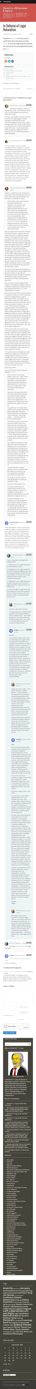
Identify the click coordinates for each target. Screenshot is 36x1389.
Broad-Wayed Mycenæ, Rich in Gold (17, 1140)
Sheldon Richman (12, 1268)
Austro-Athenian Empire (15, 10)
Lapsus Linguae (23, 1308)
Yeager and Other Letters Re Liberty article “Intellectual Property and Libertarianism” (18, 1145)
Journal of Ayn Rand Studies (16, 1223)
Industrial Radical (12, 1217)
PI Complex (17, 1320)
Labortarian (9, 1308)
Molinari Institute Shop (14, 1250)
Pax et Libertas (12, 1258)
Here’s (5, 44)
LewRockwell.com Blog (14, 1237)
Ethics (6, 83)
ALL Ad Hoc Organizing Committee (18, 1170)
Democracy (9, 1299)
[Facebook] (12, 61)
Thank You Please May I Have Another (17, 1328)
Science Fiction (22, 1324)
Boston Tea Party (12, 1181)
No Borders (24, 1316)
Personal (8, 1320)
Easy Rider (24, 1137)
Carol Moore (11, 1183)
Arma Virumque (20, 1291)
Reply (28, 105)
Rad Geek (10, 1264)
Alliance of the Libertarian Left (17, 1172)
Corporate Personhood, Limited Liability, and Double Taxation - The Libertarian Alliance (16, 1123)
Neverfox (13, 140)
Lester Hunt (11, 1233)
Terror (16, 1327)
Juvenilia (24, 1306)
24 (17, 1358)
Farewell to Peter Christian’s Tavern (18, 1130)
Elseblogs (18, 1300)
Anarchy (8, 1288)
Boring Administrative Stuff (17, 1292)
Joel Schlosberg (12, 1219)
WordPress (12, 1385)
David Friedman (12, 1195)
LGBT (16, 1313)
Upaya (9, 1272)
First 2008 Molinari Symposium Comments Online (17, 1126)
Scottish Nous (11, 1266)
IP (4, 1306)
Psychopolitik (11, 1262)
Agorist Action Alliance (14, 1166)
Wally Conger (11, 1274)
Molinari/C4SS (10, 1315)
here (7, 49)
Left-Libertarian (14, 83)
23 (13, 1358)
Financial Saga (17, 1302)
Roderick (7, 34)
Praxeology (26, 1320)
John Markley (11, 1221)
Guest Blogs (11, 1304)
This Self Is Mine (22, 1147)
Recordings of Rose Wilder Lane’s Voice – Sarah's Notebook (16, 1108)
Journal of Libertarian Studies (16, 1225)
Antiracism (8, 1290)
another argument (21, 946)
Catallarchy (10, 1185)
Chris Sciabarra (12, 1189)
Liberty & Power (12, 1244)
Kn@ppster (10, 1231)
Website (22, 1019)
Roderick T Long (12, 1114)
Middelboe (24, 1313)
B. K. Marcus (11, 1179)
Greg (8, 1130)
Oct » (9, 1364)
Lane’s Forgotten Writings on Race (16, 1110)
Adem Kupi (10, 1160)
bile (11, 105)
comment (13, 372)
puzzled (13, 38)
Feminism (8, 1302)
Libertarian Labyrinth (14, 1239)
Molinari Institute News (14, 1248)
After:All (9, 1162)
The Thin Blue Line (23, 1331)
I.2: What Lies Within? (17, 1150)
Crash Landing (11, 1193)
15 (9, 1355)
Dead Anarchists (12, 1199)
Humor (19, 1304)
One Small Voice (12, 1256)
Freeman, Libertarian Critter (16, 1201)
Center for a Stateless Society (17, 1187)
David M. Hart (11, 1197)
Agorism (9, 1164)
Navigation (7, 1)
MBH (15, 604)
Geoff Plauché (11, 1205)
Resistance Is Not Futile (19, 1322)
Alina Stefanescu (12, 1168)
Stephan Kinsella (15, 188)
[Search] (29, 1044)
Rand (5, 1322)
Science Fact (8, 1325)
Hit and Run (10, 1211)
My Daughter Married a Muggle (11, 88)
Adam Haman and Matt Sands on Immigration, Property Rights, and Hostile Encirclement (16, 1135)
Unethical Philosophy (13, 1333)
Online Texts (9, 1317)
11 (21, 1353)
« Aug (5, 1364)
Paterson (20, 1318)
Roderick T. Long (12, 1103)
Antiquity (25, 1288)
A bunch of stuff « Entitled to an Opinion (14, 971)
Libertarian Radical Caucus (15, 1243)
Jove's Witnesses (13, 1306)
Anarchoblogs (11, 1175)
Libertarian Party (12, 1241)
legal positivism (11, 221)
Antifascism (16, 1288)
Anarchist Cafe (11, 1173)
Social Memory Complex (14, 1270)
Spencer (10, 1327)
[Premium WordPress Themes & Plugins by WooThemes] (25, 1385)
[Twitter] (9, 61)
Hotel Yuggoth (11, 1213)
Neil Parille (10, 1254)
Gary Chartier (11, 1203)
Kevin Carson (11, 1229)
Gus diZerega (11, 1209)
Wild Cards (30, 88)
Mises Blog (10, 1246)
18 (21, 1355)
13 (32, 34)
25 (21, 1358)
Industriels (28, 1304)
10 (17, 1353)
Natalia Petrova (12, 1252)
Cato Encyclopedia (18, 1295)
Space (5, 1327)
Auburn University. (20, 1081)
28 (5, 1360)
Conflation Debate (12, 1297)
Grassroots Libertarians (15, 1207)
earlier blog (21, 1093)
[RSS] (5, 61)
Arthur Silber (11, 1177)
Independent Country (14, 1215)
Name (24, 1007)
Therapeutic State (9, 1332)
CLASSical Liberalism (13, 1191)
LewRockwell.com (12, 1235)
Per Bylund (10, 1260)
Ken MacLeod (11, 1227)
